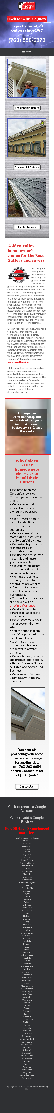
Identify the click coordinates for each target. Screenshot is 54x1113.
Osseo (27, 1005)
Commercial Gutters (27, 167)
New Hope (27, 991)
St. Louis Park (27, 1055)
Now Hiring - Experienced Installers (27, 830)
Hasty (27, 949)
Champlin (27, 874)
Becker (27, 852)
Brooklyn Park (27, 866)
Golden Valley (27, 933)
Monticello (27, 980)
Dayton (27, 896)
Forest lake (27, 927)
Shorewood (27, 1036)
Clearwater (27, 880)
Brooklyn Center (27, 863)
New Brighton (27, 988)
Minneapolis (27, 972)
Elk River (27, 916)
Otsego (27, 1008)
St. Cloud (27, 1047)
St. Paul (27, 1061)
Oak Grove (27, 1000)
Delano (27, 902)
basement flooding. (18, 361)
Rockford (27, 1022)
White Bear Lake (27, 1075)
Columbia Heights (27, 882)
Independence (27, 955)
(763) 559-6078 (27, 40)
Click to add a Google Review (27, 819)
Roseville (27, 1028)
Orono (27, 1002)
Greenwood (27, 938)
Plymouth (27, 1011)
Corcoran (27, 891)
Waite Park (27, 1069)
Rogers (27, 1025)
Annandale (27, 846)
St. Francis (27, 1050)
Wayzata (27, 1072)
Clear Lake (27, 877)
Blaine (27, 857)
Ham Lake (27, 941)
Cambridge (27, 871)
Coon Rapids (27, 888)
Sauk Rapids (27, 1030)
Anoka (27, 849)
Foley (27, 921)
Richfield (27, 1016)
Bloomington (27, 860)
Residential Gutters (27, 107)
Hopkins (27, 952)
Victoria (27, 1064)
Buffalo (27, 868)
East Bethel (27, 908)
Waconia (27, 1067)
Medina (27, 969)
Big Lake (27, 854)
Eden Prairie (27, 910)
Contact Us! (27, 786)
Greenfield (27, 935)
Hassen (27, 947)
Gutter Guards (27, 227)
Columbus (27, 885)
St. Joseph (27, 1053)
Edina (27, 913)
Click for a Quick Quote (27, 19)
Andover (27, 843)
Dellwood (27, 905)
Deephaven (27, 899)
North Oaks (27, 994)
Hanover (27, 944)
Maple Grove (27, 966)
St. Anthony (27, 1042)
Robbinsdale (27, 1019)
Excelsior (27, 919)
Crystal (27, 894)
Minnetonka (27, 974)
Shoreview (27, 1033)
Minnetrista (27, 977)
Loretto (27, 960)
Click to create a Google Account (27, 808)
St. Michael (27, 1058)
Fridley (27, 930)
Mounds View (27, 986)
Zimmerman (27, 1078)
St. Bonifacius (27, 1044)
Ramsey (27, 1014)
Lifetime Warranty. (22, 605)
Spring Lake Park (27, 1039)
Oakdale (27, 997)
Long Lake (27, 958)
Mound (27, 983)
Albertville (27, 840)
